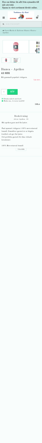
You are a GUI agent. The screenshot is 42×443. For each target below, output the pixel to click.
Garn (7, 30)
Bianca (27, 30)
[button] (36, 51)
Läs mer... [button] (37, 80)
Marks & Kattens (16, 30)
